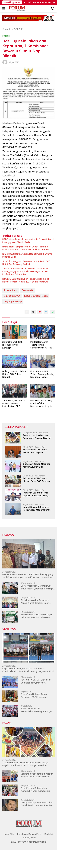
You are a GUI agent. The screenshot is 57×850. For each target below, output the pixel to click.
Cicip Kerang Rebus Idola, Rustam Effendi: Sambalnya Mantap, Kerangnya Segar (35, 789)
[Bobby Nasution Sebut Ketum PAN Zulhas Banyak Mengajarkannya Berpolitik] (14, 361)
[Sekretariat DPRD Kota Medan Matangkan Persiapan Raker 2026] (13, 452)
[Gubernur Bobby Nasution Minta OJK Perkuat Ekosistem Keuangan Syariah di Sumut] (13, 466)
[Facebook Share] (27, 312)
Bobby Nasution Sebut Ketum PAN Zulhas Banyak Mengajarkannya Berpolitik (14, 374)
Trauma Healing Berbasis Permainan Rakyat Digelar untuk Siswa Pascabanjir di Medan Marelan (37, 437)
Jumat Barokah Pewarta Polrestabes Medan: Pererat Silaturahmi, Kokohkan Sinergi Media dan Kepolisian (37, 508)
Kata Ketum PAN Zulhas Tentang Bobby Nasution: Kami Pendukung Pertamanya (42, 374)
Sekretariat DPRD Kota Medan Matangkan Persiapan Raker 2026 (35, 451)
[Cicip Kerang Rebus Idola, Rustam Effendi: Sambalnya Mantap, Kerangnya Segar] (10, 790)
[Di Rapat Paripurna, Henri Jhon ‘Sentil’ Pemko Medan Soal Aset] (10, 805)
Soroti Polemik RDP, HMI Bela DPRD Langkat (12, 345)
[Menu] (4, 8)
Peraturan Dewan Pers (29, 834)
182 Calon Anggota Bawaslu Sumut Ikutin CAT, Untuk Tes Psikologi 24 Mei (26, 263)
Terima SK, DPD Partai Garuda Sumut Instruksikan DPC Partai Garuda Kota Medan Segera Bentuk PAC (14, 403)
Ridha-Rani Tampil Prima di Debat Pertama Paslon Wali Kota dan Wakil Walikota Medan (25, 248)
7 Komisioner (11, 290)
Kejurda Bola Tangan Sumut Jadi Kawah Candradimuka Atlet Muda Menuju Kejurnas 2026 (28, 670)
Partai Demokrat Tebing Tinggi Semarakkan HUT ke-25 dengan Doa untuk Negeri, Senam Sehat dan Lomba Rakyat (41, 345)
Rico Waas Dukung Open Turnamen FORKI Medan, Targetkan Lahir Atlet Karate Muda (36, 695)
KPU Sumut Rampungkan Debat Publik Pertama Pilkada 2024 (27, 255)
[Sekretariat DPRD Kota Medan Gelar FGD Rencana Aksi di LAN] (13, 481)
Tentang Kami (29, 837)
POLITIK (6, 36)
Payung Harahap (13, 301)
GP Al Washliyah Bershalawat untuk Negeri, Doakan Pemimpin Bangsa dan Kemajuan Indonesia (37, 587)
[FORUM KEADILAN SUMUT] (16, 8)
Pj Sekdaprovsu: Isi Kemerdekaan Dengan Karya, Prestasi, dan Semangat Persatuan (36, 710)
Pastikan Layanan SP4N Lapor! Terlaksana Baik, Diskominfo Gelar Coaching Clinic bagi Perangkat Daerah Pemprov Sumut (37, 494)
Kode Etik (9, 834)
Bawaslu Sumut (12, 295)
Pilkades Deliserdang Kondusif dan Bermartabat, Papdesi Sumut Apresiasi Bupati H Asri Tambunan (42, 403)
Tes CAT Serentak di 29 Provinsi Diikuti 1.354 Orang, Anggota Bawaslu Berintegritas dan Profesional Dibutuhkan (25, 271)
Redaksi (48, 834)
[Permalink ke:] (4, 62)
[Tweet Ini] (33, 312)
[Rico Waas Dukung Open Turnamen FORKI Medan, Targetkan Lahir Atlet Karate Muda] (10, 696)
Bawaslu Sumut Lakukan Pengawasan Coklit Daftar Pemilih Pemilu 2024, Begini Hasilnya (25, 280)
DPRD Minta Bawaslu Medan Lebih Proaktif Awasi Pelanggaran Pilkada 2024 (28, 241)
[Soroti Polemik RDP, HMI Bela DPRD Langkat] (14, 332)
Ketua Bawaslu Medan (36, 295)
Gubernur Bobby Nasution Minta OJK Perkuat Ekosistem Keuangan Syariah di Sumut (37, 465)
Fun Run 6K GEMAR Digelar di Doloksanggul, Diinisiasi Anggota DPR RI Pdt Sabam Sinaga (36, 681)
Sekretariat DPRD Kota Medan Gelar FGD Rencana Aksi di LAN (37, 480)
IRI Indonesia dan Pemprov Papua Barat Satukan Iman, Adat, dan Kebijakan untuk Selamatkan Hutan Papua (35, 601)
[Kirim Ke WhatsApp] (52, 312)
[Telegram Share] (46, 312)
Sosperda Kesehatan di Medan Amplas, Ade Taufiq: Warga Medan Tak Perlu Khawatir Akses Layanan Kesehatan (37, 775)
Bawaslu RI (27, 290)
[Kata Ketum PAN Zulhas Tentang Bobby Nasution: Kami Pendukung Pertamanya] (42, 361)
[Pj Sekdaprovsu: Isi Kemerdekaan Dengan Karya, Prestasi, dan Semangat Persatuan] (10, 711)
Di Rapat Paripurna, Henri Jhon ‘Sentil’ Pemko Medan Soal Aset (37, 804)
